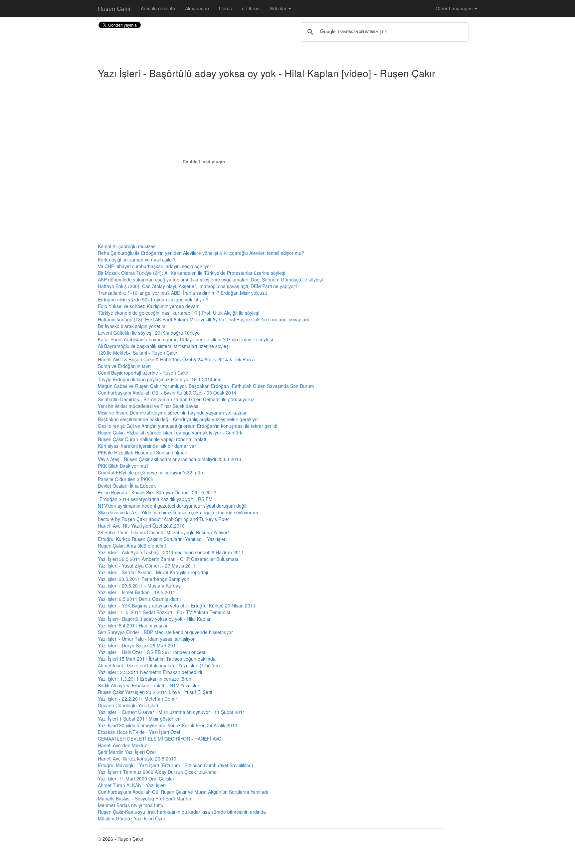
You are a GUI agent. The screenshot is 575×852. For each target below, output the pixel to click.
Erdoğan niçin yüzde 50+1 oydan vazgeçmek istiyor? (153, 299)
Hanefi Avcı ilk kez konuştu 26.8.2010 (137, 758)
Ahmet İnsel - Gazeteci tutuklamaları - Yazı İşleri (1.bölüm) (159, 665)
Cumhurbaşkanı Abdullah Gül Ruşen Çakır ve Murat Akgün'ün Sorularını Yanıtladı (183, 791)
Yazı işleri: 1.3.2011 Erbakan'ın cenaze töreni (145, 678)
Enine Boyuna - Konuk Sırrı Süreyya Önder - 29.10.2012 (157, 492)
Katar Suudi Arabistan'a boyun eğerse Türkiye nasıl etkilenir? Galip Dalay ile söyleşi (185, 339)
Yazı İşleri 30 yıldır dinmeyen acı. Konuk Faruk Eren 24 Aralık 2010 (167, 725)
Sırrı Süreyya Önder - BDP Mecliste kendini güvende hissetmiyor (165, 632)
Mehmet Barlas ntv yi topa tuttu (130, 805)
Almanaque (197, 8)
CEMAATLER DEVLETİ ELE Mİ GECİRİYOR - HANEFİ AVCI (160, 738)
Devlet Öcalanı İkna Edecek (127, 485)
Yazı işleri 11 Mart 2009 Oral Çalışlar (136, 778)
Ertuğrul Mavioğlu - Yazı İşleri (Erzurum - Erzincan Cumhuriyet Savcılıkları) (175, 765)
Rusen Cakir (114, 8)
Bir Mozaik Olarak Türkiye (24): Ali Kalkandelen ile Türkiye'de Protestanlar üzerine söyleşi (191, 272)
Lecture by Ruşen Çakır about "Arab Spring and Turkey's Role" (164, 519)
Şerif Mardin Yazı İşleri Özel (127, 752)
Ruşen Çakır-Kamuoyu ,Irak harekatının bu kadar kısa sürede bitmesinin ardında (182, 811)
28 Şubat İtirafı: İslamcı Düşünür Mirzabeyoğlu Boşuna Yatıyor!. (164, 532)
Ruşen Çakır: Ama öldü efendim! (132, 545)
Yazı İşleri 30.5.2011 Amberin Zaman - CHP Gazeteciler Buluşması (168, 559)
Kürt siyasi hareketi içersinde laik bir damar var (147, 445)
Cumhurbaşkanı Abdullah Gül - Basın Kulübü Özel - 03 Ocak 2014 (167, 392)
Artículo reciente (158, 8)
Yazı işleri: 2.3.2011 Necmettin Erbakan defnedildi (150, 672)
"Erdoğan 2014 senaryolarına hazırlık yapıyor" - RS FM (155, 499)
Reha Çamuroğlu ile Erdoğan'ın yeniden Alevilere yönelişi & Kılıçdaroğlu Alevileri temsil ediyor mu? (201, 253)
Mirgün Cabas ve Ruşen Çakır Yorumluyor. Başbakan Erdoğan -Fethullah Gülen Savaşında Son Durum (206, 386)
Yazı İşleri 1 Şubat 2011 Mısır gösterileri (139, 718)
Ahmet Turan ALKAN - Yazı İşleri (132, 785)
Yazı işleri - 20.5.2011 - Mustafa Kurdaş (139, 585)
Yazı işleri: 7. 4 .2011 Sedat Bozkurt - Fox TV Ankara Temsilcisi (164, 612)
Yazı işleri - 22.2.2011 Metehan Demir (137, 698)
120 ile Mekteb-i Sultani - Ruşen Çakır (137, 352)
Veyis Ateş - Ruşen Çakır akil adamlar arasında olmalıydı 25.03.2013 (169, 459)
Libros (225, 8)
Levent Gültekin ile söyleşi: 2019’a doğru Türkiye (149, 332)
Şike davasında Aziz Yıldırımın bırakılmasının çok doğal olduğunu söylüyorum (178, 512)
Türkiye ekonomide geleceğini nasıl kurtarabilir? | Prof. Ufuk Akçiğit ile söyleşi (178, 312)
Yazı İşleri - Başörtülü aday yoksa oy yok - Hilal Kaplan (155, 618)
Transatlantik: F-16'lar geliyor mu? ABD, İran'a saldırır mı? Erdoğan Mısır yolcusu (182, 292)
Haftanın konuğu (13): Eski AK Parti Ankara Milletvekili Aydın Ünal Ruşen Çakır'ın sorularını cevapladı (203, 319)
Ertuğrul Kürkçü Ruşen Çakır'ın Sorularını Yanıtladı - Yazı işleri (162, 539)
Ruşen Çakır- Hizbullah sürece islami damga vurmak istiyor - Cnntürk (170, 432)
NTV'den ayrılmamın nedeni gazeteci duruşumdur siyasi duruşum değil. (173, 505)
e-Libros (250, 8)
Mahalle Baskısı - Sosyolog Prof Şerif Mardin (144, 798)
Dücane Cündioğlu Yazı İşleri (128, 705)
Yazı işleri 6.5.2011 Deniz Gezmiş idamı (139, 599)
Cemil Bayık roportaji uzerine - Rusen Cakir (143, 372)
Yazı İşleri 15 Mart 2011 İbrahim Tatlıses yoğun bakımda (157, 658)
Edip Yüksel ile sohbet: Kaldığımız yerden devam (149, 306)
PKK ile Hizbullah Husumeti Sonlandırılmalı (142, 452)
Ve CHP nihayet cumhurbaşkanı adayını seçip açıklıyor (154, 266)
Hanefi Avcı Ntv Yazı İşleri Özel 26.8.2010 (141, 525)
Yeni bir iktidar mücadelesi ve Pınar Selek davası (148, 406)
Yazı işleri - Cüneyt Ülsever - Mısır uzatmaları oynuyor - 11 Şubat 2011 (171, 712)
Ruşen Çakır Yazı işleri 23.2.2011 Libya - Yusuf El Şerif (155, 692)
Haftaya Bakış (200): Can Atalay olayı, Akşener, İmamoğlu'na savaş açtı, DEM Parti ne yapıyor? (198, 286)
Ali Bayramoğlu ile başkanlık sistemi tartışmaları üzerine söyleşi (164, 346)
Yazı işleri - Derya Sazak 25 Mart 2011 (138, 645)
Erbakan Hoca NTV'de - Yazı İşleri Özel (139, 732)
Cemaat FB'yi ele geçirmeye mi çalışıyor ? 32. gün (150, 472)
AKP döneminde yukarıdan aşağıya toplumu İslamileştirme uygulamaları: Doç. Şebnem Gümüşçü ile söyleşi (210, 279)
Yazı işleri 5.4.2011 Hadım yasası (132, 625)
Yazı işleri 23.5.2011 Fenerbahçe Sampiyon (143, 579)
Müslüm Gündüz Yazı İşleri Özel (131, 818)
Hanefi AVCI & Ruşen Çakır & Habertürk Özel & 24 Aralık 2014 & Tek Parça (176, 359)
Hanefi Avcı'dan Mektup (122, 745)
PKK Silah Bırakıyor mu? (123, 465)
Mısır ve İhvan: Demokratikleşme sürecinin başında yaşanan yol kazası (172, 412)
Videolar (278, 8)
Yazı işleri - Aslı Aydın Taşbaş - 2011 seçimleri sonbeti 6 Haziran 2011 (171, 552)
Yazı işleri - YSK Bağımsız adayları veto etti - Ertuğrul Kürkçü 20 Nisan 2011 (177, 605)
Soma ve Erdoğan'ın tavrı (124, 366)
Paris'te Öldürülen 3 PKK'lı (125, 479)
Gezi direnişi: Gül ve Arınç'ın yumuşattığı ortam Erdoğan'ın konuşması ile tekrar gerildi (187, 426)
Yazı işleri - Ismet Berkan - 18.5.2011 (136, 592)
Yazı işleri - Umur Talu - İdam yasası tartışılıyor (146, 638)
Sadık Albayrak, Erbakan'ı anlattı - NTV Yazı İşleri (149, 685)
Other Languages (455, 8)
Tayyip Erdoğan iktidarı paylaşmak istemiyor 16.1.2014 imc (159, 379)
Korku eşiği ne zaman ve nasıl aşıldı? (136, 259)
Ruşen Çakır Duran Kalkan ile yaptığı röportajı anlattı (152, 439)
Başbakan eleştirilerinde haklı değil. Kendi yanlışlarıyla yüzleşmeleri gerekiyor (178, 419)
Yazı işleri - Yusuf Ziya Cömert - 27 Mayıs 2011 (147, 565)
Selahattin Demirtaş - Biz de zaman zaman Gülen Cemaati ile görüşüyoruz (176, 399)
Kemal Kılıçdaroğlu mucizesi (127, 246)
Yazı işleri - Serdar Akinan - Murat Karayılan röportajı (153, 572)
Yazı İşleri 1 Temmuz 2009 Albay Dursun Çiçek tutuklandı (158, 771)
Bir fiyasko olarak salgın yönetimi (132, 326)
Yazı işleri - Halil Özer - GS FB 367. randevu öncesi (151, 652)
